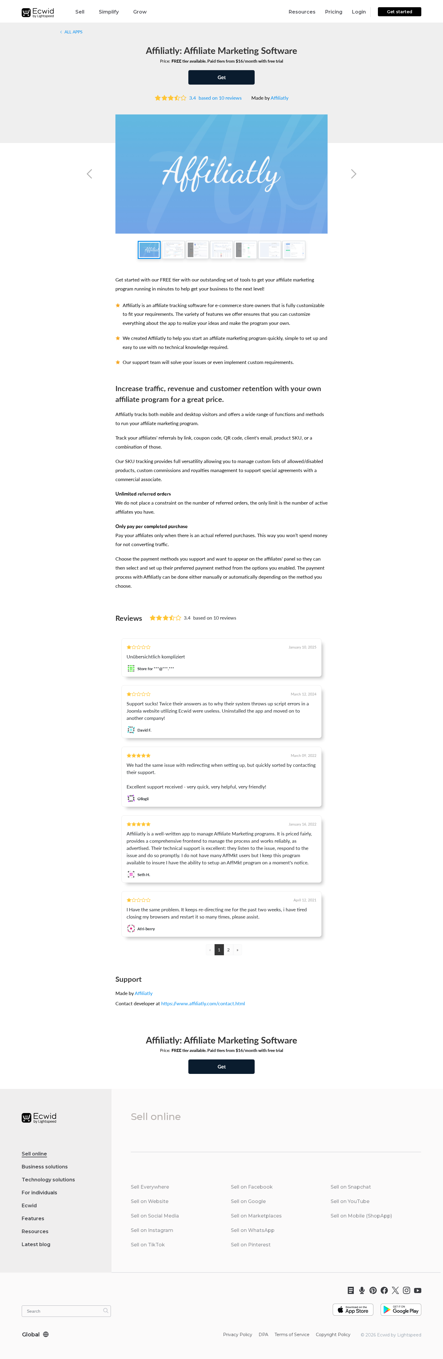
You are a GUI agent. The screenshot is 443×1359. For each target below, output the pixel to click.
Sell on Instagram (152, 1230)
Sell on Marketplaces (256, 1216)
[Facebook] (382, 1290)
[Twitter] (393, 1290)
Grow (140, 12)
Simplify (109, 12)
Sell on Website (149, 1201)
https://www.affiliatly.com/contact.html (203, 1003)
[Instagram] (404, 1290)
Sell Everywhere (150, 1187)
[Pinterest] (371, 1290)
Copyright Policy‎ (333, 1334)
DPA (263, 1334)
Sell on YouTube (350, 1201)
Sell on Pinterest (251, 1245)
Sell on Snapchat (351, 1187)
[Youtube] (415, 1290)
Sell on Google (248, 1201)
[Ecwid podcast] (360, 1290)
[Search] (105, 1310)
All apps (73, 32)
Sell (79, 12)
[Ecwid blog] (348, 1290)
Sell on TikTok (148, 1245)
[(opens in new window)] (353, 1307)
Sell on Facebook (252, 1187)
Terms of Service (292, 1334)
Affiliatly (279, 97)
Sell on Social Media (155, 1216)
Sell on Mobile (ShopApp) (361, 1216)
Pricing (333, 12)
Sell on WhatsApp (253, 1230)
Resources (302, 12)
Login (359, 12)
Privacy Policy (237, 1334)
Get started (399, 11)
